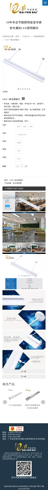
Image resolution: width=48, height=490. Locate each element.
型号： (6, 180)
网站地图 (33, 486)
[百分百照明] (24, 8)
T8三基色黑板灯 (15, 405)
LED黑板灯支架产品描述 (13, 188)
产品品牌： (8, 183)
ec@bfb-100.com (15, 432)
